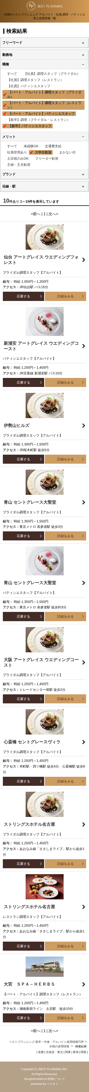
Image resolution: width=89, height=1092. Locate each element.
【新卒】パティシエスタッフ (30, 126)
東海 (76, 1052)
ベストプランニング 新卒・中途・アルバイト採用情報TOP (46, 1042)
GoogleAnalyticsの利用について (44, 1079)
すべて (12, 74)
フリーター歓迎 (46, 158)
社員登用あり (17, 152)
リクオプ (52, 1084)
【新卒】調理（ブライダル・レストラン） (38, 120)
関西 (83, 1052)
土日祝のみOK (17, 158)
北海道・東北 (54, 1052)
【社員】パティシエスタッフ (28, 86)
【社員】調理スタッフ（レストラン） (35, 80)
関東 (68, 1052)
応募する (23, 296)
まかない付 (67, 152)
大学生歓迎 (43, 152)
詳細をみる (65, 296)
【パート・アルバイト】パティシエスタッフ (41, 113)
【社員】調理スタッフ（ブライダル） (52, 74)
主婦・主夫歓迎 (18, 165)
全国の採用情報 (59, 1046)
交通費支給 (53, 146)
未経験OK (31, 146)
